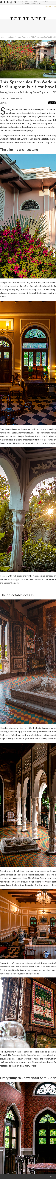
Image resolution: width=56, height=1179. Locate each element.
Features (10, 37)
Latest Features (22, 37)
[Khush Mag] (2, 89)
